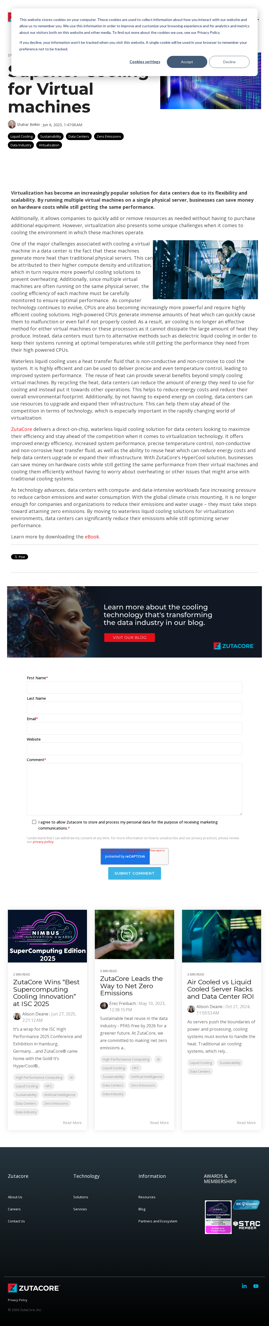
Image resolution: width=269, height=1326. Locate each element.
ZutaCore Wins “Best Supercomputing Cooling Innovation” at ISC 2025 (46, 993)
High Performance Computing (39, 1077)
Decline (229, 62)
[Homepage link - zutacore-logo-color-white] (34, 1291)
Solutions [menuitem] (80, 1197)
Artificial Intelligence (59, 1094)
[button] (244, 1286)
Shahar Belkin (28, 124)
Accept (187, 62)
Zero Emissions (109, 136)
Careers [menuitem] (14, 1209)
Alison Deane (35, 1014)
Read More (72, 1123)
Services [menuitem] (80, 1209)
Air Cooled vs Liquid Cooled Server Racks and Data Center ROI (220, 989)
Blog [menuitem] (141, 1209)
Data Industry (21, 145)
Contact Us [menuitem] (16, 1221)
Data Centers (79, 136)
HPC (48, 1086)
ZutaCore (21, 429)
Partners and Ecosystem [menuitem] (157, 1221)
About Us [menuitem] (15, 1197)
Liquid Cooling (22, 136)
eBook (92, 536)
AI (71, 1077)
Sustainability (50, 136)
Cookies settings (145, 62)
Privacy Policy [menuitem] (17, 1300)
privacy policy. (43, 842)
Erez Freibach (122, 1003)
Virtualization (49, 145)
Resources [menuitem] (147, 1197)
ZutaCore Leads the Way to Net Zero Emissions (131, 986)
